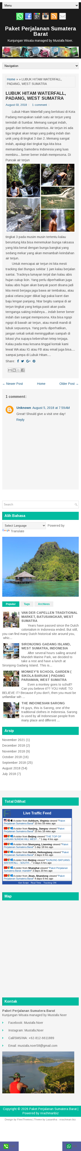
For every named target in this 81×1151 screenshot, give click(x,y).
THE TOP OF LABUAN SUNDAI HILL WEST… (32, 838)
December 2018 (13, 745)
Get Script (23, 882)
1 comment (39, 104)
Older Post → (69, 383)
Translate (17, 531)
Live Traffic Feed (37, 813)
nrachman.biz (67, 1119)
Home (11, 79)
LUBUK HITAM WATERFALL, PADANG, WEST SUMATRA (36, 96)
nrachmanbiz (49, 1113)
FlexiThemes (24, 1119)
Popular (11, 604)
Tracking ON (49, 882)
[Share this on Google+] (28, 361)
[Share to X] (18, 370)
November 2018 (13, 751)
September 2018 (14, 762)
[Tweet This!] (22, 361)
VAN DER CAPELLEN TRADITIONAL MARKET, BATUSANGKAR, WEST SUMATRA (49, 617)
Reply (20, 419)
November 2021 (13, 740)
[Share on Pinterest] (34, 361)
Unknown (23, 408)
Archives (44, 604)
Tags (27, 604)
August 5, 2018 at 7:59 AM (51, 408)
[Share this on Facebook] (18, 361)
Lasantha (51, 1119)
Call (12, 1146)
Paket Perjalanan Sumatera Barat (40, 31)
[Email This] (10, 370)
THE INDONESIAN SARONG (43, 703)
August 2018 (11, 768)
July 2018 (9, 774)
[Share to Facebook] (22, 370)
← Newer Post (12, 383)
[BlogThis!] (14, 370)
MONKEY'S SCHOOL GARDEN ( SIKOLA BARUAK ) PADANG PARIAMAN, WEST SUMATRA (46, 676)
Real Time (36, 882)
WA (74, 1146)
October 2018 (12, 757)
